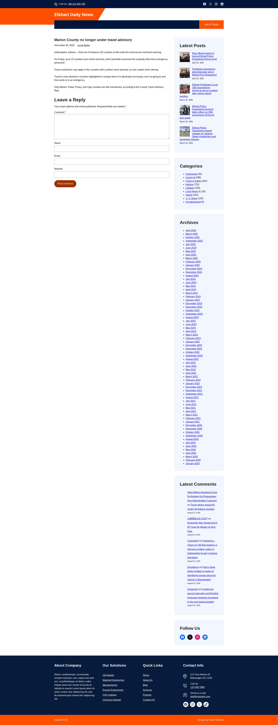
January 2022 (193, 383)
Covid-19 (190, 177)
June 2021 (191, 404)
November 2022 (194, 348)
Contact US (149, 700)
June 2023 (191, 324)
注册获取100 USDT (197, 518)
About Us (147, 680)
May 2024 (191, 286)
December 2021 (194, 387)
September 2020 (194, 435)
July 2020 (191, 442)
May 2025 (191, 251)
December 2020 (194, 425)
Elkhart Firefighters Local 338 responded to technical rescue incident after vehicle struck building (199, 91)
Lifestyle (190, 188)
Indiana (189, 184)
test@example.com (200, 696)
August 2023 (192, 317)
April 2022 (191, 373)
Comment (60, 112)
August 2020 (192, 439)
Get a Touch (211, 24)
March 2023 (192, 335)
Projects (147, 695)
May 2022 (191, 369)
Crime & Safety (193, 181)
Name (57, 143)
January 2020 (193, 463)
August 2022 (192, 359)
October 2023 (193, 310)
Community (191, 174)
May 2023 (191, 328)
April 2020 (191, 453)
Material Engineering (113, 680)
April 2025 (191, 255)
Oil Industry (108, 675)
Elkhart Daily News (73, 14)
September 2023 (194, 314)
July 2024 (191, 279)
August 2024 (192, 275)
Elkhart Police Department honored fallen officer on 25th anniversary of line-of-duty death (197, 112)
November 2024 (194, 272)
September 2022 (194, 355)
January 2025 (193, 265)
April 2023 (191, 331)
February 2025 (193, 262)
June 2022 (191, 366)
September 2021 (194, 394)
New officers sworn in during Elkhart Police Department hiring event (204, 56)
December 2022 (194, 345)
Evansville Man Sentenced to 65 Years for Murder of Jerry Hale (202, 527)
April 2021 (191, 411)
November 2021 (194, 390)
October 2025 (193, 237)
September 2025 (194, 241)
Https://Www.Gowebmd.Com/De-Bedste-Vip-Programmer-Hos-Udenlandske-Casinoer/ (202, 496)
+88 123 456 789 (76, 4)
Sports (189, 195)
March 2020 (192, 456)
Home (146, 675)
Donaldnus (193, 567)
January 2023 (193, 342)
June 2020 (191, 446)
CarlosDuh (193, 541)
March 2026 (192, 234)
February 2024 (193, 296)
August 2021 (192, 397)
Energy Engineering (113, 690)
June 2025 (191, 248)
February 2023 (193, 338)
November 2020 (194, 429)
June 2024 (191, 282)
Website (58, 169)
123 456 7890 (197, 687)
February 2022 (193, 380)
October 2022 (193, 352)
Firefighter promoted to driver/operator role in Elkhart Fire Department (204, 72)
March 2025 (192, 258)
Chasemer (192, 589)
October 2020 (193, 432)
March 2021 (192, 415)
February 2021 (193, 418)
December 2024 (194, 268)
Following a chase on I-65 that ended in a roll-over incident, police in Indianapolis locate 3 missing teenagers (202, 549)
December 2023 (194, 303)
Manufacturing (110, 685)
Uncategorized (193, 202)
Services (147, 690)
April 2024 (191, 289)
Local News (84, 45)
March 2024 (192, 293)
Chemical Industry (112, 700)
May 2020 (191, 449)
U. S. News (191, 198)
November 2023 (194, 307)
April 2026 (191, 230)
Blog (145, 685)
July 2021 (191, 401)
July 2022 (191, 362)
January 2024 (193, 300)
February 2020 (193, 460)
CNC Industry (110, 695)
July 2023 (191, 321)
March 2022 (192, 376)
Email (57, 156)
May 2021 (191, 408)
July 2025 (191, 244)
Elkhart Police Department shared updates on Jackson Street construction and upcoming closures (198, 134)
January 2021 (193, 422)
